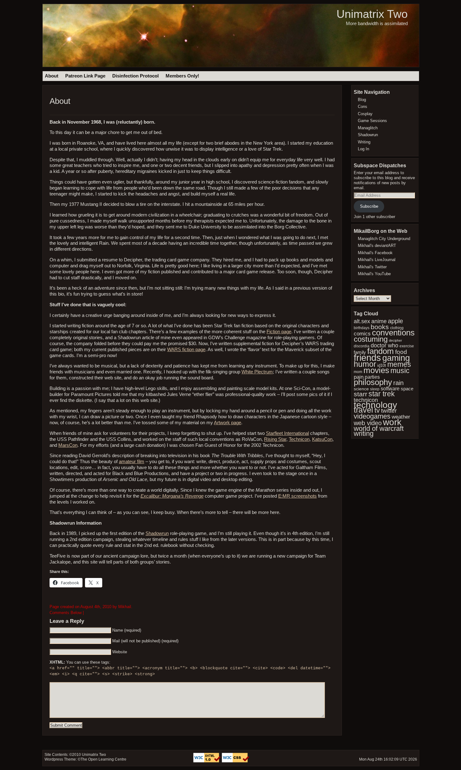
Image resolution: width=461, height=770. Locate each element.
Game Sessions (372, 120)
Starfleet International (287, 433)
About (51, 75)
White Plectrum (257, 371)
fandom (380, 351)
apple (395, 321)
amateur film (131, 461)
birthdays (361, 328)
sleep (374, 389)
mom (358, 372)
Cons (362, 106)
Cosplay (365, 113)
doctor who (384, 345)
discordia (361, 346)
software (390, 388)
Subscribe (369, 206)
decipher (395, 340)
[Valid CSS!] (235, 761)
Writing (364, 142)
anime (379, 321)
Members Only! (182, 75)
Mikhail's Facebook (375, 252)
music (400, 370)
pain (358, 377)
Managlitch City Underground (384, 238)
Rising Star (275, 439)
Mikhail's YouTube (374, 273)
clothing (397, 328)
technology (375, 405)
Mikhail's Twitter (372, 267)
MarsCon (67, 445)
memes (399, 364)
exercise (407, 346)
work (392, 422)
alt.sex (362, 321)
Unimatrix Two (372, 14)
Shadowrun (157, 533)
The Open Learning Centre (103, 759)
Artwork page (227, 422)
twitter (389, 410)
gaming (396, 358)
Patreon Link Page (85, 75)
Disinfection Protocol (135, 75)
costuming (371, 339)
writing (364, 433)
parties (372, 377)
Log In (363, 149)
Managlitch (368, 128)
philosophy (373, 382)
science (361, 389)
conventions (393, 332)
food (401, 352)
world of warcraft (379, 428)
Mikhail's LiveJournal (376, 259)
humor (365, 364)
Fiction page (279, 331)
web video (368, 423)
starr (360, 394)
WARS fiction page (186, 349)
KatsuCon (322, 439)
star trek (381, 394)
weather (401, 417)
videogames (372, 416)
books (380, 326)
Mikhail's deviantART (377, 245)
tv (377, 410)
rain (398, 382)
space (407, 388)
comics (362, 334)
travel (363, 410)
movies (376, 370)
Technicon (299, 439)
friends (367, 357)
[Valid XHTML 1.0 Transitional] (207, 761)
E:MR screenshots (297, 496)
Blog (362, 99)
